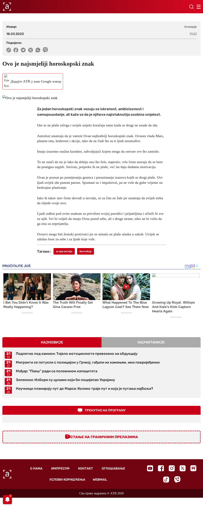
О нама (36, 468)
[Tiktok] (166, 479)
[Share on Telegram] (23, 50)
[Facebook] (161, 468)
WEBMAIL (100, 479)
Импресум (60, 468)
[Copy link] (8, 50)
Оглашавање (113, 468)
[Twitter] (183, 468)
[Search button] (191, 7)
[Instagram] (172, 468)
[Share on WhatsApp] (37, 50)
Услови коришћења (67, 479)
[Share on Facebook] (15, 50)
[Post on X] (30, 50)
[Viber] (177, 479)
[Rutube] (193, 468)
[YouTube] (150, 468)
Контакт (85, 468)
